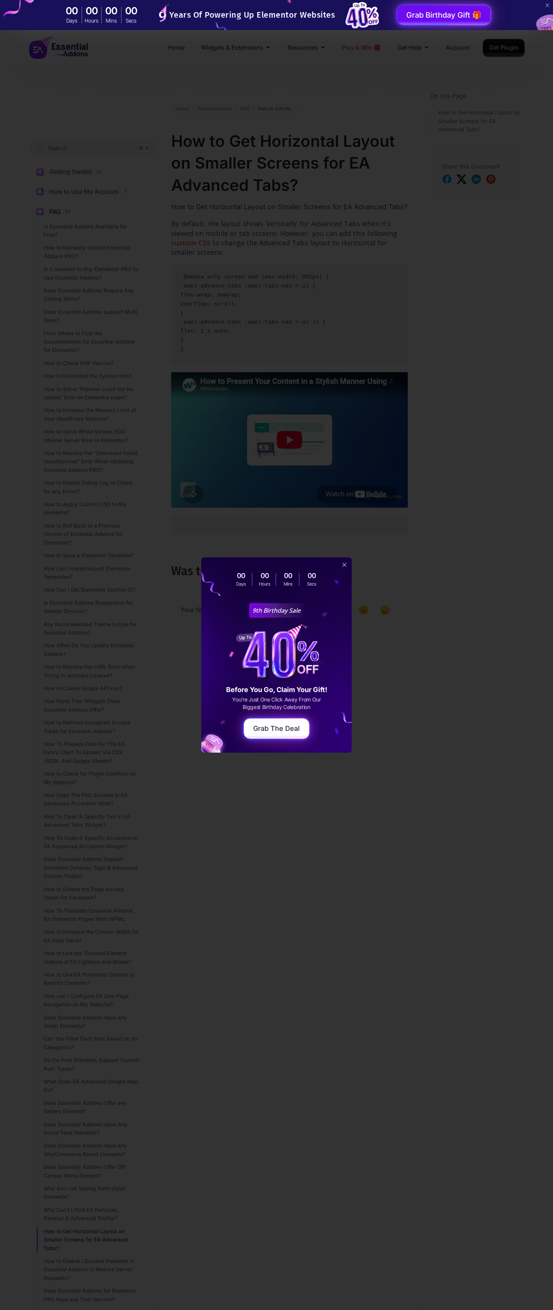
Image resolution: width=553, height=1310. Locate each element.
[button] (344, 565)
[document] (276, 655)
